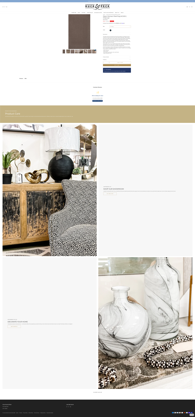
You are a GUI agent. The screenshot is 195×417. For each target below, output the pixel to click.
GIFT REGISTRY (5, 406)
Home (104, 14)
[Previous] (2, 1)
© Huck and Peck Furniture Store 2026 (9, 412)
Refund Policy (31, 412)
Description (105, 34)
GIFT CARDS (5, 408)
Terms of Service (36, 412)
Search (17, 412)
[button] (189, 6)
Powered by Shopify (50, 412)
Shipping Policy (43, 412)
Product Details (106, 56)
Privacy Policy (25, 412)
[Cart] (192, 6)
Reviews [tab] (21, 78)
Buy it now (117, 65)
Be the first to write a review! (97, 100)
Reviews (20, 412)
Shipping (104, 59)
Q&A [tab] (26, 78)
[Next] (192, 1)
